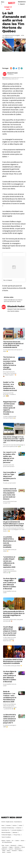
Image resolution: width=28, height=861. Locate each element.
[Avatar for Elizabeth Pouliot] (4, 307)
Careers (20, 825)
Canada (8, 840)
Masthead (15, 832)
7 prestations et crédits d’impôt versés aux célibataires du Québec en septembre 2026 (9, 562)
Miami (8, 850)
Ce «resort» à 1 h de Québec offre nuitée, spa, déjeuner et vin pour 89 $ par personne (9, 457)
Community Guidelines (16, 830)
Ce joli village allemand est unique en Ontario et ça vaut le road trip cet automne (9, 631)
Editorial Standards (6, 832)
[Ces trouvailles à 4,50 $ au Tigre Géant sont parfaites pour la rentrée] (21, 474)
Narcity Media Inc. (18, 821)
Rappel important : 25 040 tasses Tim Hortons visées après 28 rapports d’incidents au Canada (9, 408)
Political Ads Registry (7, 834)
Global (22, 840)
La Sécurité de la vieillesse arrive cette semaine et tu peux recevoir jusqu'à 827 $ (9, 719)
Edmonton (17, 847)
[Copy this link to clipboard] (22, 68)
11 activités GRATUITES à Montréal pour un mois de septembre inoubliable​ (9, 542)
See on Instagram (7, 280)
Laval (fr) (11, 849)
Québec (17, 840)
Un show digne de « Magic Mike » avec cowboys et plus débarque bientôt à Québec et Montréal (9, 584)
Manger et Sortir (8, 8)
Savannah (14, 850)
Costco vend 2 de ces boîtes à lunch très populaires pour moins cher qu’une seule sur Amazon (10, 494)
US (12, 840)
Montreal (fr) (13, 845)
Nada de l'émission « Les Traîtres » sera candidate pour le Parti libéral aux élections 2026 (9, 697)
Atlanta (20, 850)
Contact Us (18, 827)
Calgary (11, 847)
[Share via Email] (19, 68)
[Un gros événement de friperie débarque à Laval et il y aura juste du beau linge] (14, 514)
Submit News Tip (5, 830)
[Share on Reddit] (11, 68)
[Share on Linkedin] (14, 68)
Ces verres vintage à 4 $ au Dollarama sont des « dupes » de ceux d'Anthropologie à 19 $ (13, 439)
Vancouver (4, 847)
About (3, 825)
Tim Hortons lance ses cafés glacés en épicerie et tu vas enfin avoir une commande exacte (13, 344)
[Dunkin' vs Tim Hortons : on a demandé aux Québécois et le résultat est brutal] (21, 384)
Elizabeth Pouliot (12, 73)
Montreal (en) (18, 849)
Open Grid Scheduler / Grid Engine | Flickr (12, 48)
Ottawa (20, 845)
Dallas (3, 850)
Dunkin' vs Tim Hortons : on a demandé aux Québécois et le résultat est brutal (10, 386)
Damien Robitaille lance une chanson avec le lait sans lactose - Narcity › (13, 300)
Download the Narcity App (8, 827)
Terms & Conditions (6, 837)
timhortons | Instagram (8, 50)
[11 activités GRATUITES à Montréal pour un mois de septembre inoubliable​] (21, 538)
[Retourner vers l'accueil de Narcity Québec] (11, 3)
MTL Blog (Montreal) (7, 842)
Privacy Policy (17, 834)
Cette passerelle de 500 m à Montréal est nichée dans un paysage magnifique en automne (13, 614)
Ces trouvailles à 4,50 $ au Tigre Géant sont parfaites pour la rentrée (9, 476)
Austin (3, 852)
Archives (15, 825)
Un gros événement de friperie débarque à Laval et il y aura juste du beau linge (13, 523)
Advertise (8, 825)
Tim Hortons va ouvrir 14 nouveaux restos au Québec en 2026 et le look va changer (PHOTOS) (9, 363)
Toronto (7, 845)
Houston (9, 852)
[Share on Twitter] (16, 68)
